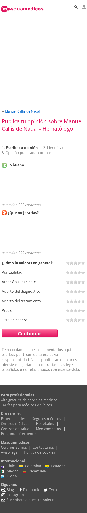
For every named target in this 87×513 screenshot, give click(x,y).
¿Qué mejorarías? (23, 212)
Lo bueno (16, 164)
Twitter (55, 489)
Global (12, 476)
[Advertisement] (43, 58)
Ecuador (58, 465)
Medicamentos (48, 428)
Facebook (31, 489)
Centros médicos (15, 423)
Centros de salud (15, 428)
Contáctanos (43, 447)
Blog (10, 489)
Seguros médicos (46, 418)
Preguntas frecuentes (19, 433)
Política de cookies (39, 452)
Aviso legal (10, 452)
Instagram (15, 494)
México (13, 471)
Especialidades (13, 418)
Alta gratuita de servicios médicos (29, 400)
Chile (11, 465)
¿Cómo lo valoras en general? (28, 262)
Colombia (33, 465)
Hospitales (45, 423)
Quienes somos (14, 447)
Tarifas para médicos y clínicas (26, 405)
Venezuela (37, 471)
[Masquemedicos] (22, 6)
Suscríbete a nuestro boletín (30, 499)
